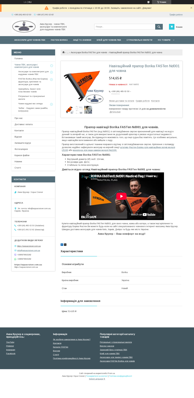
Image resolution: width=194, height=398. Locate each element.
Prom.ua (111, 373)
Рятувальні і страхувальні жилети (116, 342)
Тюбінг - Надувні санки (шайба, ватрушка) (33, 109)
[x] (65, 245)
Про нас (19, 118)
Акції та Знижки (82, 40)
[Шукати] (159, 27)
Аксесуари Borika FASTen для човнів (89, 52)
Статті (18, 168)
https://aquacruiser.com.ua (29, 246)
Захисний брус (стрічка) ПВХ (113, 350)
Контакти (19, 130)
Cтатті (56, 354)
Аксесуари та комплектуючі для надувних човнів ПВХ (33, 72)
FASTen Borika (59, 40)
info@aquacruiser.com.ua (28, 250)
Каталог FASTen (60, 347)
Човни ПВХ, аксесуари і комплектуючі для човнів (27, 65)
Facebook (10, 353)
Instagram (10, 350)
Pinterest (10, 346)
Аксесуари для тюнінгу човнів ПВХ (116, 357)
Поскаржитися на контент (97, 376)
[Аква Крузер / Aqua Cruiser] (24, 32)
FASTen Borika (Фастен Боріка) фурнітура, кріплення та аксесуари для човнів (33, 81)
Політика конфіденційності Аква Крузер (71, 358)
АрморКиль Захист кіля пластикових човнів (29, 90)
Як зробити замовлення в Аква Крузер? (71, 339)
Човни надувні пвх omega (30, 103)
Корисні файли (22, 155)
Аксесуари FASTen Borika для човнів (117, 361)
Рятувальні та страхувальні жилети (31, 97)
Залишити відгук (23, 143)
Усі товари (164, 40)
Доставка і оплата (24, 124)
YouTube (10, 342)
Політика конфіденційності (120, 376)
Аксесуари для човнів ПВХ (29, 40)
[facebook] (62, 245)
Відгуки (18, 137)
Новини (18, 161)
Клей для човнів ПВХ (109, 40)
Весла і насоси (107, 346)
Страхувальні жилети (139, 40)
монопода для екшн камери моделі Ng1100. (95, 150)
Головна (19, 58)
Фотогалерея (21, 149)
